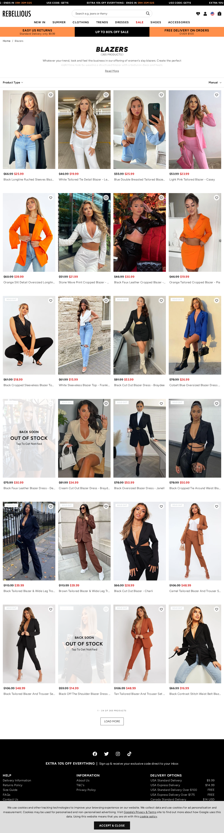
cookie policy (148, 816)
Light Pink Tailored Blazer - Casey (192, 179)
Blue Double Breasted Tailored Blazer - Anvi (140, 179)
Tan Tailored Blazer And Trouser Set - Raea (140, 694)
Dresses (122, 22)
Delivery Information (17, 780)
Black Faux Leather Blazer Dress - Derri (29, 488)
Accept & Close (112, 825)
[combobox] (112, 13)
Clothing (81, 22)
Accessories (179, 22)
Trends (102, 22)
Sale (140, 22)
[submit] (147, 13)
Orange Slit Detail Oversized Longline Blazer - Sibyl (29, 282)
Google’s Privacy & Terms (140, 812)
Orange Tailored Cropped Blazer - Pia (194, 282)
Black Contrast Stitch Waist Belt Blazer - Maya (195, 694)
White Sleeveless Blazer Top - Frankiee (85, 385)
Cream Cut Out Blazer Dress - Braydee (85, 488)
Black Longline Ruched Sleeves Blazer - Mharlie (29, 179)
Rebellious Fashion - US (17, 11)
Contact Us (10, 799)
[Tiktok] (129, 754)
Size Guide (10, 790)
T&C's (80, 785)
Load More (112, 721)
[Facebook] (95, 754)
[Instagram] (118, 754)
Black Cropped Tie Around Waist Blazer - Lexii (195, 488)
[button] (219, 13)
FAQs (6, 794)
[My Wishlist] (198, 14)
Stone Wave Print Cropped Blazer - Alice (85, 282)
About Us (82, 780)
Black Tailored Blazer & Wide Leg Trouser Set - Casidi (29, 591)
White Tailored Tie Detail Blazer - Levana (85, 179)
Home (6, 40)
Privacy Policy (86, 790)
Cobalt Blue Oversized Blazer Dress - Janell (195, 385)
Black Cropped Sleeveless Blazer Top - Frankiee (29, 385)
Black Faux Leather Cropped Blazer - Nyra (140, 282)
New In (40, 22)
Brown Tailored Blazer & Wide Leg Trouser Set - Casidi (85, 591)
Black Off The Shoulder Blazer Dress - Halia (85, 694)
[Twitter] (106, 754)
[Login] (205, 14)
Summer (59, 22)
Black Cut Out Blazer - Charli (133, 591)
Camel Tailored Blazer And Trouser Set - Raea (195, 591)
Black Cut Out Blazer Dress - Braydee (139, 385)
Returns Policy (12, 785)
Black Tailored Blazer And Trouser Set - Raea (29, 694)
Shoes (155, 22)
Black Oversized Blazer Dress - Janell (139, 488)
